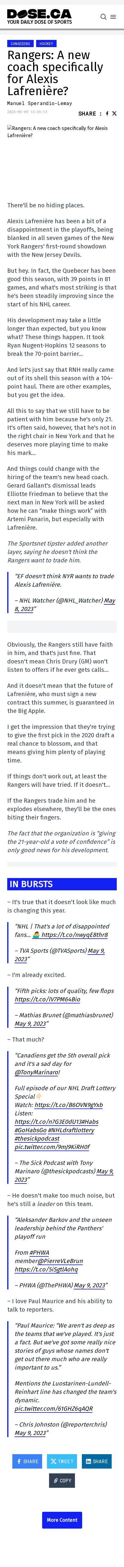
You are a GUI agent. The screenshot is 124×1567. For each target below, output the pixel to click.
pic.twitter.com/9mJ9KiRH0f (51, 1146)
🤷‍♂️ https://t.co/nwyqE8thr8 (69, 934)
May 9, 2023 (29, 1023)
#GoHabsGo (30, 1130)
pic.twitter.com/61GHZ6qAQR (53, 1408)
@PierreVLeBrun (60, 1261)
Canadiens (20, 43)
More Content (62, 1520)
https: (22, 1121)
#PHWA (39, 1252)
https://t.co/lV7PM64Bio (47, 999)
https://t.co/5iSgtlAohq (46, 1269)
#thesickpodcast (36, 1138)
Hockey (46, 43)
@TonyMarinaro (36, 1072)
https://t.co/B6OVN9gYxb (68, 1104)
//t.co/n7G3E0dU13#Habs (64, 1121)
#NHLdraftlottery (71, 1130)
